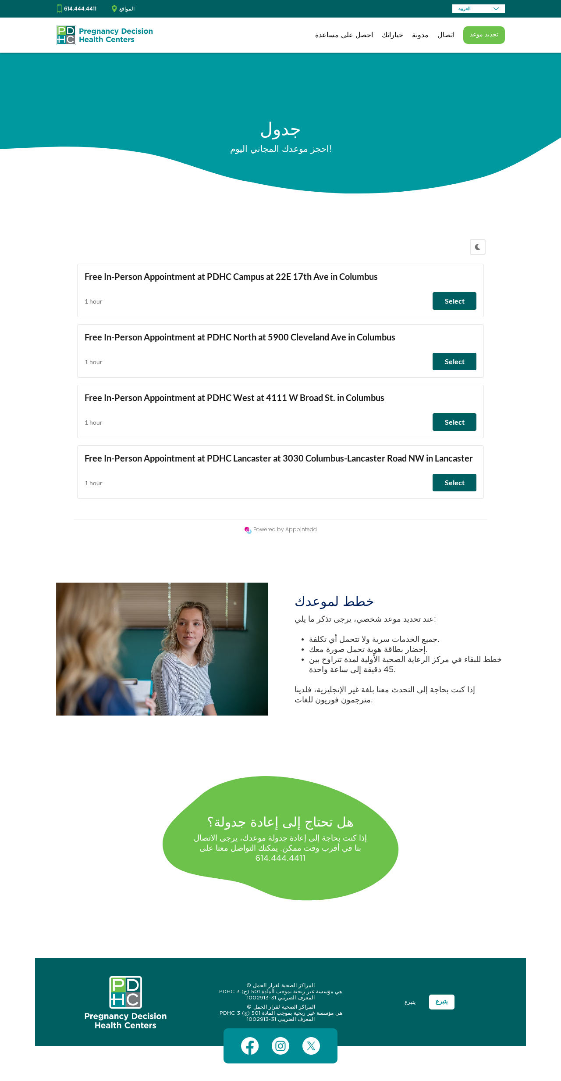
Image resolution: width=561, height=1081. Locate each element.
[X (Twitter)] (311, 1046)
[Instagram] (280, 1046)
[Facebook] (250, 1046)
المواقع (127, 8)
